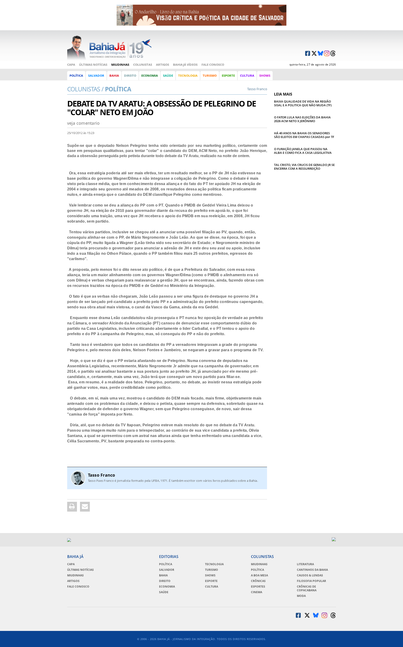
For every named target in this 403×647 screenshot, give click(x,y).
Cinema (256, 592)
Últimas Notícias (93, 64)
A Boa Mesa (259, 575)
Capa (71, 64)
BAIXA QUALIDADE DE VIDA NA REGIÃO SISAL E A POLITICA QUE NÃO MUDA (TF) (303, 103)
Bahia (114, 75)
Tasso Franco (101, 475)
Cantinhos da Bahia (312, 570)
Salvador (96, 75)
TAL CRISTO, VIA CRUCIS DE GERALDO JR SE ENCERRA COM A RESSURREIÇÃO (304, 166)
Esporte (228, 75)
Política (76, 75)
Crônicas (258, 581)
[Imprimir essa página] (72, 507)
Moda (301, 596)
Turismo (210, 75)
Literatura (305, 564)
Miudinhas (120, 64)
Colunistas (142, 64)
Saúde (168, 75)
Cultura (247, 75)
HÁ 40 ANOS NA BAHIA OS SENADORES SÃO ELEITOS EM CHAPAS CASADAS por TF (304, 135)
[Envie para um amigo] (85, 507)
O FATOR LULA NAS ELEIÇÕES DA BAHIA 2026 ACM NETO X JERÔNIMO (302, 119)
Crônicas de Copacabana (306, 588)
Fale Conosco (213, 64)
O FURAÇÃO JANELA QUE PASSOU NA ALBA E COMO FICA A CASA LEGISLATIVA (303, 151)
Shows (264, 75)
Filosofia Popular (311, 581)
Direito (130, 75)
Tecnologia (188, 75)
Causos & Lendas (310, 575)
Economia (149, 75)
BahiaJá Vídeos (185, 64)
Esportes (258, 586)
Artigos (162, 64)
